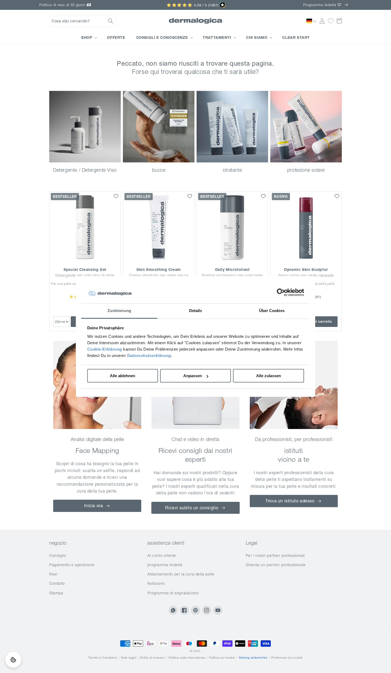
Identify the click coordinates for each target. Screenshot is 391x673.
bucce (158, 170)
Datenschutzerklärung (149, 355)
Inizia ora (93, 505)
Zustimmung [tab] (119, 310)
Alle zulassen (268, 375)
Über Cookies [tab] (272, 310)
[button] (82, 21)
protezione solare (306, 170)
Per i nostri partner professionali (275, 555)
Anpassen (192, 375)
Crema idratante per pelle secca (159, 275)
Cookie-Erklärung (104, 349)
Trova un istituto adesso (289, 500)
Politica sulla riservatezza (187, 657)
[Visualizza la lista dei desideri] (330, 21)
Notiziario (156, 583)
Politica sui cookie (222, 657)
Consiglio (57, 555)
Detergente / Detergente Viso (85, 170)
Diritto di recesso (152, 657)
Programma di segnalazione (173, 593)
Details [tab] (195, 310)
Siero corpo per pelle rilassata (306, 275)
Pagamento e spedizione (71, 564)
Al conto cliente (161, 555)
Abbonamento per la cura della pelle (180, 574)
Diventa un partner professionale (276, 564)
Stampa (56, 593)
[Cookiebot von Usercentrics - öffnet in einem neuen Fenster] (280, 292)
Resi (53, 574)
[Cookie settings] (13, 660)
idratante (232, 170)
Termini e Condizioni (102, 657)
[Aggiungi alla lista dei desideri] (116, 196)
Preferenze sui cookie (287, 657)
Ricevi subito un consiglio (191, 507)
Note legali (128, 657)
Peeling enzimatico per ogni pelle (232, 275)
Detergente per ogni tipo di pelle (85, 275)
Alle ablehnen (122, 375)
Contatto (57, 583)
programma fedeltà (164, 564)
